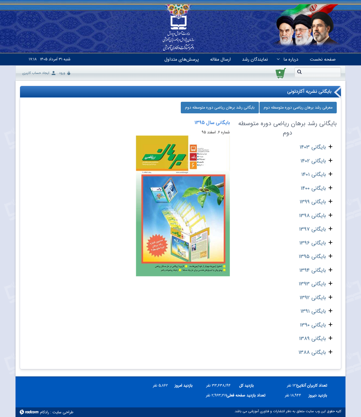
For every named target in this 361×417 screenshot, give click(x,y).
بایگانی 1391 (313, 311)
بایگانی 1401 (313, 174)
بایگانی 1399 (313, 202)
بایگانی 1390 (313, 325)
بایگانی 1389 (312, 338)
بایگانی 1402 (313, 161)
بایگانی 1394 (312, 270)
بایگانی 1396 (312, 243)
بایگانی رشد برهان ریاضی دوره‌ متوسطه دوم (220, 107)
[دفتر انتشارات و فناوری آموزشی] (178, 33)
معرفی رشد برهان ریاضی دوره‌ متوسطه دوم (298, 107)
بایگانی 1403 (313, 147)
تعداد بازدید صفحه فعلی (248, 395)
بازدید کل (246, 385)
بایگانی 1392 (313, 298)
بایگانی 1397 (312, 229)
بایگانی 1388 (312, 352)
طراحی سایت (62, 412)
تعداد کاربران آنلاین (314, 385)
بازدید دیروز (318, 395)
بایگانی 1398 (312, 215)
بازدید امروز (184, 385)
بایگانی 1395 (312, 256)
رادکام (44, 412)
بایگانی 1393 (312, 284)
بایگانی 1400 (313, 188)
